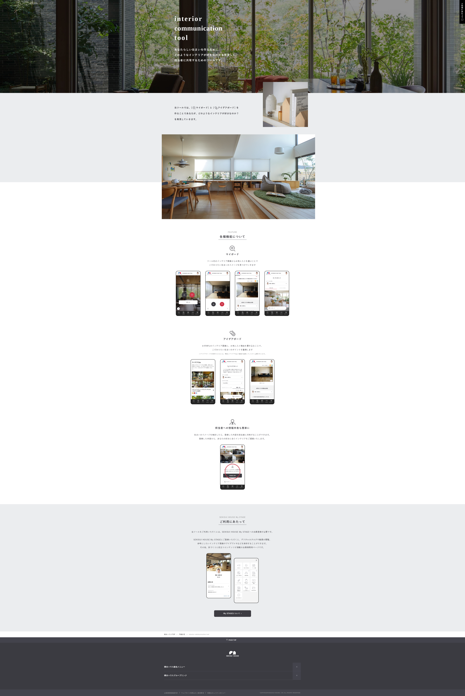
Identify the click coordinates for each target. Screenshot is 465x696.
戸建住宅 (182, 634)
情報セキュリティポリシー (216, 693)
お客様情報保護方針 (171, 693)
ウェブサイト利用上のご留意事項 (192, 693)
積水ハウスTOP (169, 634)
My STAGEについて (231, 613)
